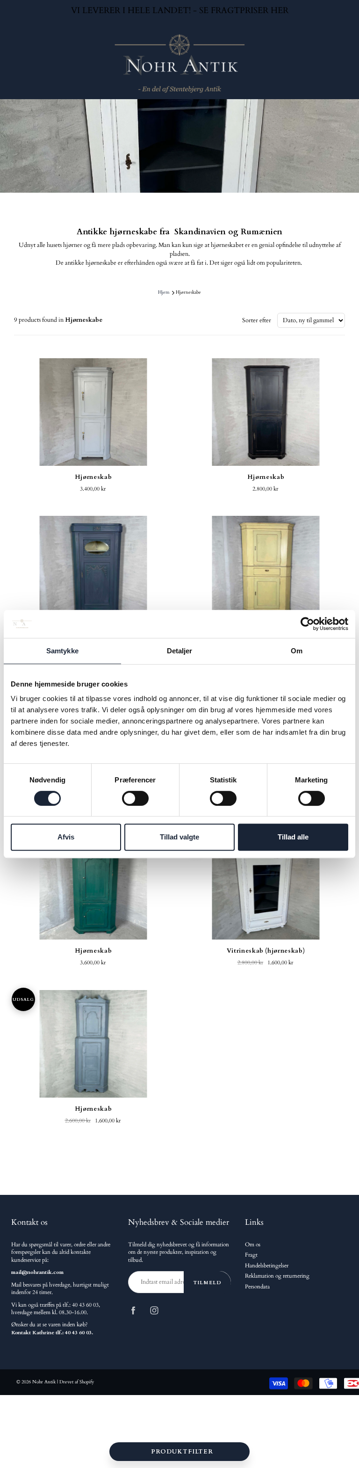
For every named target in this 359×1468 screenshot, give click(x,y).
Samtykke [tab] (62, 651)
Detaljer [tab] (180, 651)
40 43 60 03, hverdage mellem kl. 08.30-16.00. (55, 1309)
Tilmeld (207, 1282)
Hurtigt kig (93, 412)
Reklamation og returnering (277, 1276)
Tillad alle (293, 837)
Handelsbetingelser (266, 1265)
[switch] (135, 798)
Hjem (163, 292)
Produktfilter (182, 1451)
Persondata (257, 1286)
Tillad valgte (179, 837)
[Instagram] (154, 1310)
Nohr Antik (44, 1382)
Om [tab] (296, 651)
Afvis (65, 837)
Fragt (251, 1254)
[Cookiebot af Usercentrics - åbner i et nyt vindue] (307, 624)
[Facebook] (133, 1310)
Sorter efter (256, 320)
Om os (252, 1244)
